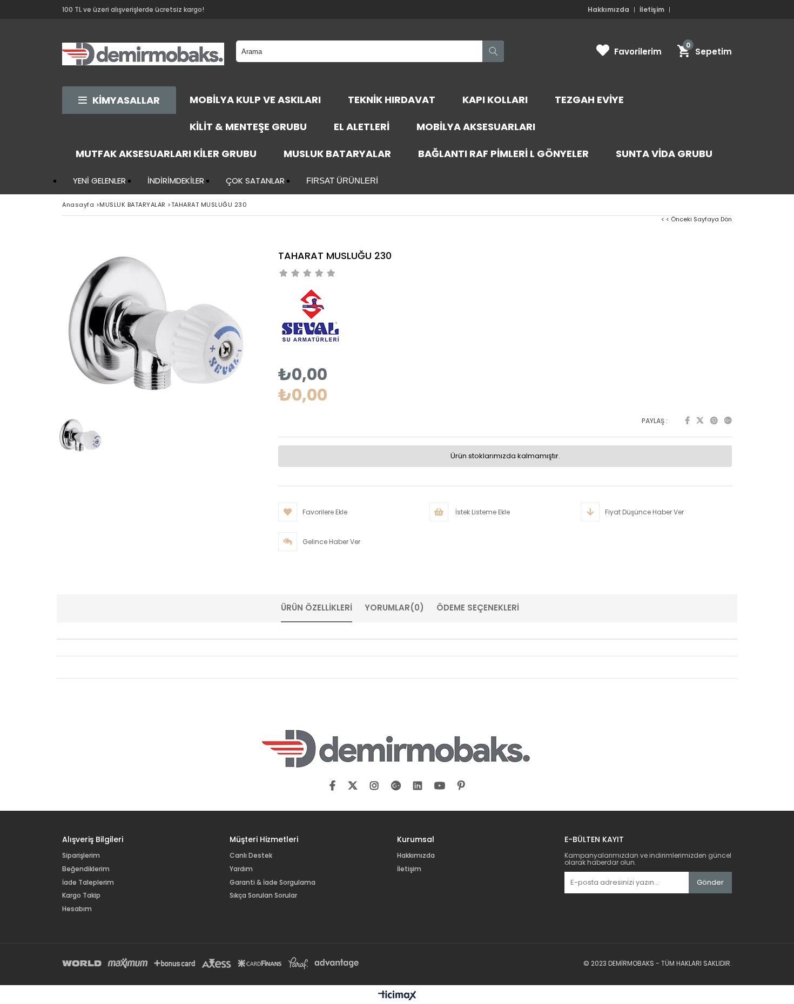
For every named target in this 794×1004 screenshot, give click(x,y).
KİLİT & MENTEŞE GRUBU (248, 126)
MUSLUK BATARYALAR (337, 153)
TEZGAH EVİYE (589, 99)
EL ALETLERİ (361, 126)
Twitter (700, 420)
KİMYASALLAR (126, 100)
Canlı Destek (251, 855)
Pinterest (714, 420)
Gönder (710, 882)
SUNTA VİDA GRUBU (664, 153)
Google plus (728, 420)
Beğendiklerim (86, 869)
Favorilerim (638, 51)
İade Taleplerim (88, 882)
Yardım (241, 869)
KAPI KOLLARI (495, 99)
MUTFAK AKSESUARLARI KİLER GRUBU (166, 153)
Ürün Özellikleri (316, 607)
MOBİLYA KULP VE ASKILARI (255, 99)
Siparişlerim (81, 855)
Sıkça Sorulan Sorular (263, 895)
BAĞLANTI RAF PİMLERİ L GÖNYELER (503, 153)
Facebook (687, 420)
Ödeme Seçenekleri (477, 607)
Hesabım (77, 909)
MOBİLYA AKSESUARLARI (475, 126)
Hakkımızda (608, 9)
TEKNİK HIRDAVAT (391, 99)
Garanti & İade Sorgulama (272, 882)
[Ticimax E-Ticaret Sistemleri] (397, 996)
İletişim (652, 9)
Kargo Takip (81, 895)
